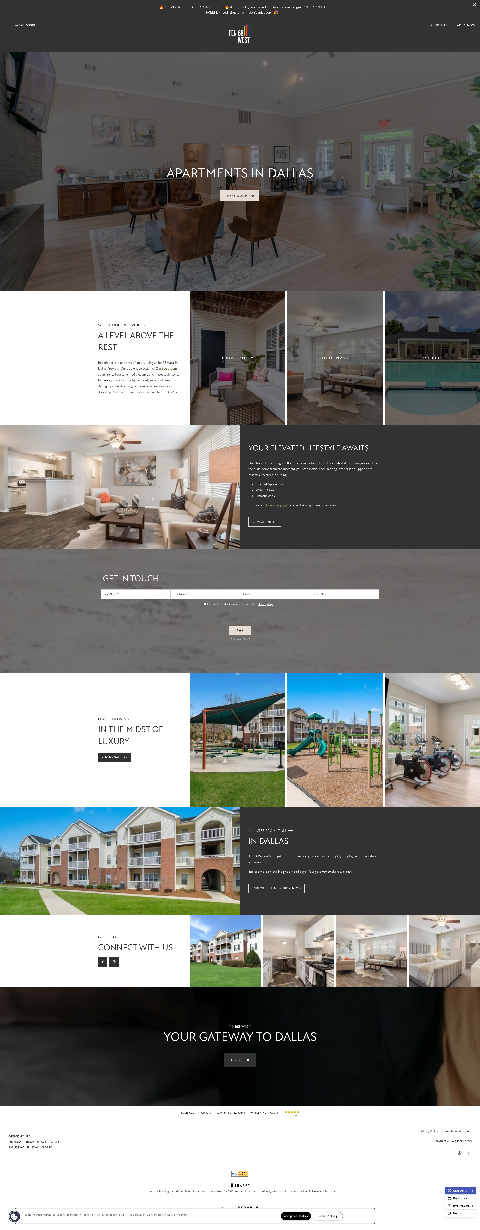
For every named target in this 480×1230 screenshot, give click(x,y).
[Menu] (5, 25)
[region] (195, 1216)
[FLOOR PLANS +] (335, 358)
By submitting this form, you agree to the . (240, 604)
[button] (474, 5)
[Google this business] (114, 962)
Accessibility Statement (457, 1131)
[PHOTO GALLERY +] (237, 358)
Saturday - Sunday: (23, 1147)
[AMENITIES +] (432, 358)
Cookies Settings (328, 1216)
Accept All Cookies (296, 1216)
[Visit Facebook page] (102, 962)
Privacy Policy (429, 1131)
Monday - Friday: (21, 1142)
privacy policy (265, 604)
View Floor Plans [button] (240, 196)
